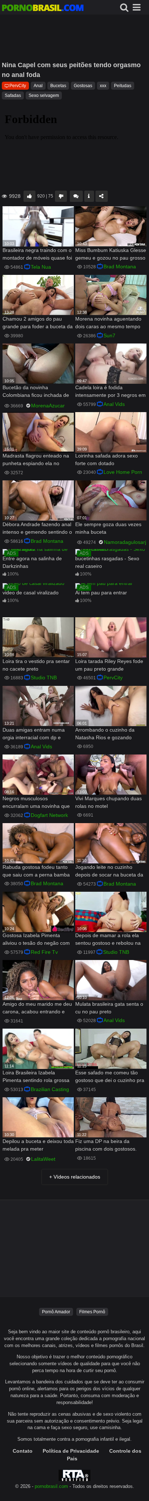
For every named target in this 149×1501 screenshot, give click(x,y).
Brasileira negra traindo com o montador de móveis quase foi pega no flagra (37, 254)
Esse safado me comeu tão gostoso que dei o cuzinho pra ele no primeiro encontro (109, 1077)
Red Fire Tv (44, 952)
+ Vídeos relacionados (74, 1177)
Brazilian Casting (50, 1089)
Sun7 (109, 335)
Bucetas (58, 85)
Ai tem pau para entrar (101, 592)
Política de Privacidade (71, 1451)
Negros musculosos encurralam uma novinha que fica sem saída (36, 803)
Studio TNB (44, 677)
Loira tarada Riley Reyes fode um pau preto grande (109, 665)
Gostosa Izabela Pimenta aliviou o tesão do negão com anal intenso (36, 939)
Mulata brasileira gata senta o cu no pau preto (109, 1007)
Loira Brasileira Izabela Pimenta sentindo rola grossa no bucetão (36, 1077)
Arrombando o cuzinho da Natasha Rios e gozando (105, 733)
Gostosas (83, 85)
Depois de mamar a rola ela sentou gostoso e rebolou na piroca (108, 939)
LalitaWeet (43, 1159)
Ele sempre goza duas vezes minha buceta (108, 528)
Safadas (13, 95)
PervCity (17, 85)
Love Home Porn (122, 472)
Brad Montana (119, 266)
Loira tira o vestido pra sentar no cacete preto (36, 665)
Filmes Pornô (92, 1311)
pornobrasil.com (51, 1486)
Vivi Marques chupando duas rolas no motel (108, 802)
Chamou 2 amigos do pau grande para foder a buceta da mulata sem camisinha (38, 323)
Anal (38, 85)
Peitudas (122, 85)
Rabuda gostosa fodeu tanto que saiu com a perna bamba (36, 871)
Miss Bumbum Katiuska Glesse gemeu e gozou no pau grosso (110, 254)
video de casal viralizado (31, 592)
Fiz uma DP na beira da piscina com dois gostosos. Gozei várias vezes (106, 1145)
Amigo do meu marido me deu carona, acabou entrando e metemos (37, 1008)
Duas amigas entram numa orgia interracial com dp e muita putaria (34, 734)
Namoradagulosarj (125, 542)
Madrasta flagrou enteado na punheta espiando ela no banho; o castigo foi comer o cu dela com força (36, 460)
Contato (23, 1451)
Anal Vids (114, 404)
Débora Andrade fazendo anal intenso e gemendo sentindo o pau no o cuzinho (37, 528)
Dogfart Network (49, 815)
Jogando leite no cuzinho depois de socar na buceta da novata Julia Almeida (109, 871)
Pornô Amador (56, 1311)
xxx (103, 85)
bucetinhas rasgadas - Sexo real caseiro (107, 562)
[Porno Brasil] (43, 8)
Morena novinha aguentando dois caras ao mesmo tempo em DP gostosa (108, 323)
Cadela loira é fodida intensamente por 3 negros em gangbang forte (110, 392)
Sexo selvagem (44, 95)
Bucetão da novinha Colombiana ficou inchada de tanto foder (36, 392)
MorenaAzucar (48, 405)
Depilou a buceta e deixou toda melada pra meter (38, 1145)
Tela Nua (41, 267)
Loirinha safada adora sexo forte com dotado (106, 459)
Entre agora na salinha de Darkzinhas (32, 562)
